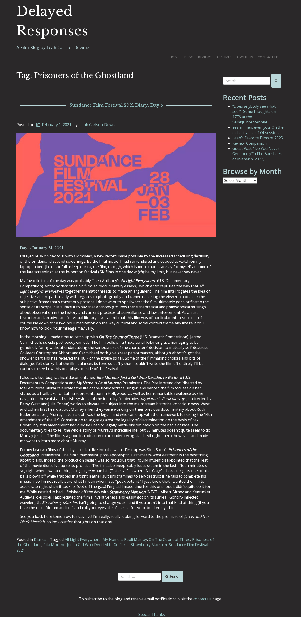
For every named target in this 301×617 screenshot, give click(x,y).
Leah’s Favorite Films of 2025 (257, 137)
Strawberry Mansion (149, 544)
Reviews (205, 57)
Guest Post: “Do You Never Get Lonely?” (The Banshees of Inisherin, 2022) (257, 154)
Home (174, 57)
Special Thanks (151, 614)
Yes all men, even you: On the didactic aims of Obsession (258, 130)
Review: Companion (249, 143)
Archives (224, 57)
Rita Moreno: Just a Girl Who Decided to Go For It (86, 544)
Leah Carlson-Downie (98, 124)
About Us (244, 57)
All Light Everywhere (83, 539)
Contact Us (268, 57)
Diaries (40, 539)
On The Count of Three (169, 539)
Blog (188, 57)
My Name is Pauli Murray (125, 539)
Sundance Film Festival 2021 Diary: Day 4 (116, 105)
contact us (202, 598)
